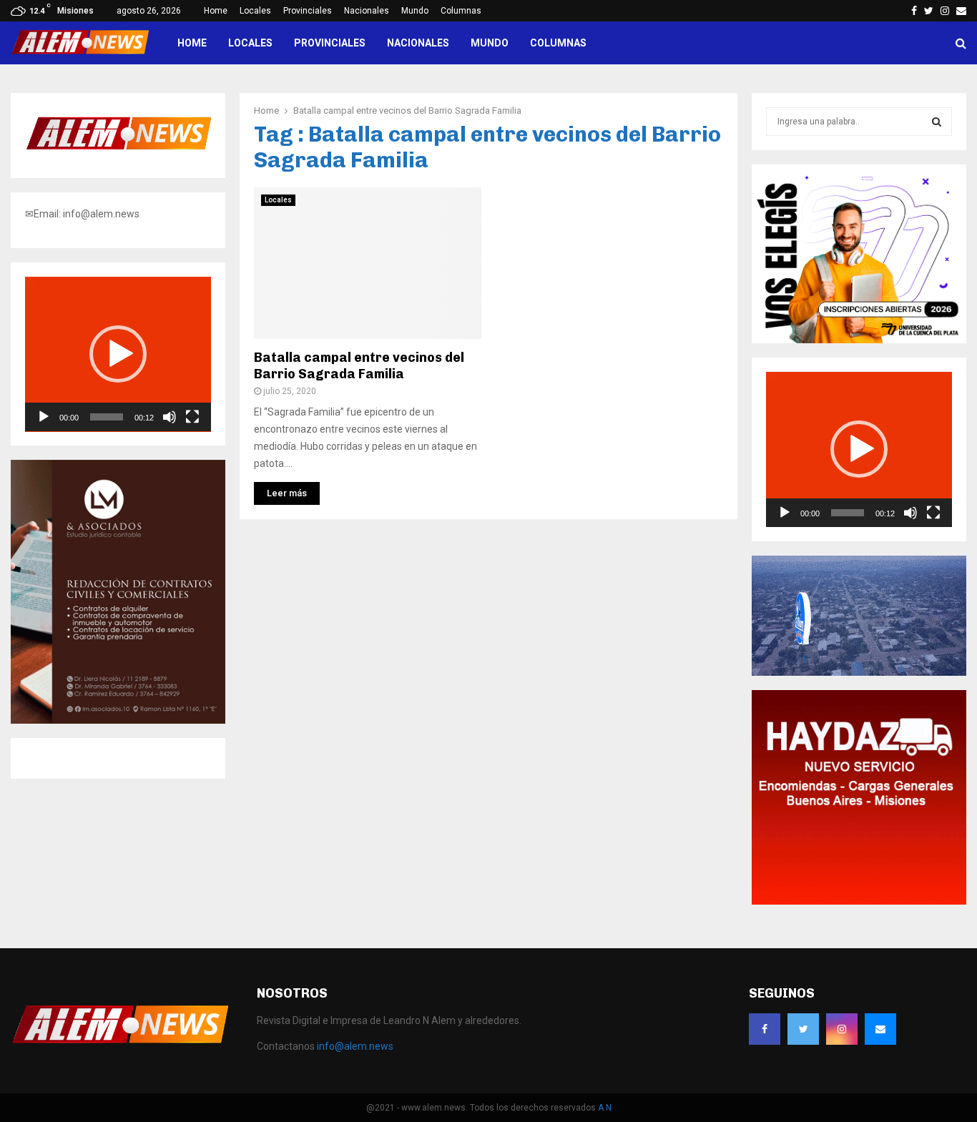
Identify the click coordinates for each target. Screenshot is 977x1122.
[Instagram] (842, 1029)
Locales (255, 11)
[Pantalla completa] (192, 417)
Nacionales (366, 11)
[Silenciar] (169, 417)
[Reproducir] (43, 417)
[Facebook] (764, 1029)
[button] (118, 354)
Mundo (414, 11)
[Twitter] (803, 1029)
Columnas (461, 11)
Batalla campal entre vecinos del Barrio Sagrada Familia (359, 366)
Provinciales (307, 11)
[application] (118, 354)
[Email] (880, 1029)
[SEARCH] (936, 121)
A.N (605, 1108)
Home (215, 11)
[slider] (106, 416)
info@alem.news (355, 1046)
